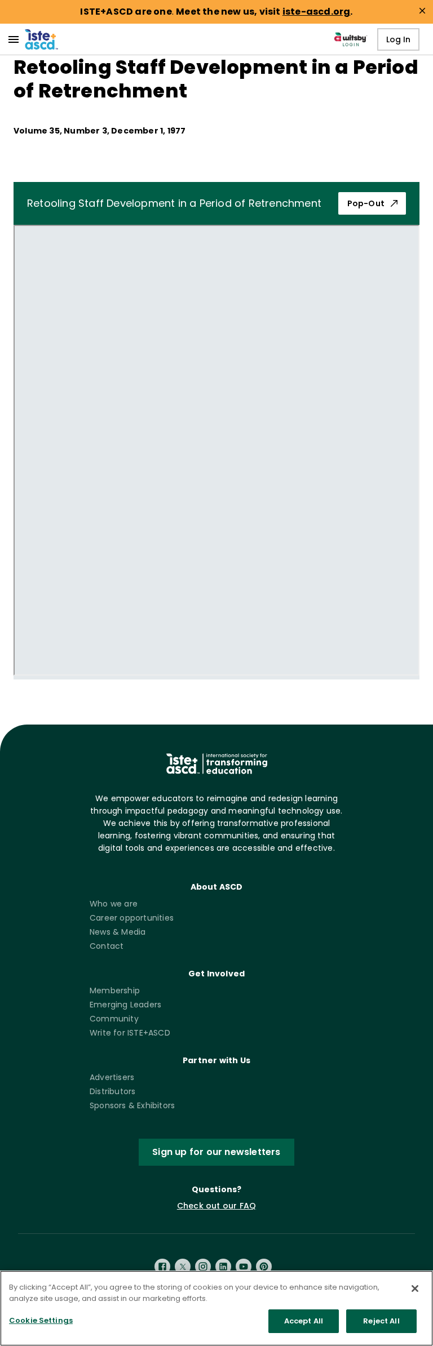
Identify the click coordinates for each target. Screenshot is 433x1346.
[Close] (415, 1288)
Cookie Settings (41, 1320)
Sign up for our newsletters (216, 1151)
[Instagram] (203, 1266)
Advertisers (112, 1077)
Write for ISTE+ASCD (130, 1032)
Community (114, 1018)
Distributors (112, 1091)
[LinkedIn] (223, 1266)
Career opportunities (132, 917)
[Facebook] (162, 1266)
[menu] (13, 39)
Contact (106, 946)
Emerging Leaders (125, 1004)
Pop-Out (366, 203)
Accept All (303, 1321)
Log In (398, 39)
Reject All (381, 1321)
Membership (115, 990)
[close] (422, 11)
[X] (183, 1266)
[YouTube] (243, 1266)
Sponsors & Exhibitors (132, 1105)
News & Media (117, 932)
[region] (216, 1308)
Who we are (114, 903)
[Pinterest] (264, 1266)
